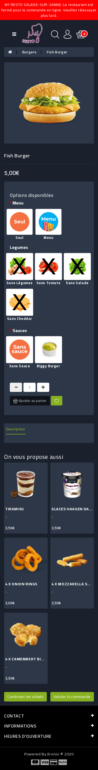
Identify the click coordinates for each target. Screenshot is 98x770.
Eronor (53, 754)
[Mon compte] (67, 33)
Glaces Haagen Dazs (72, 508)
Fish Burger (57, 52)
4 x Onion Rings (21, 583)
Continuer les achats (25, 696)
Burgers (29, 52)
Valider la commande (72, 696)
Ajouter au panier (32, 400)
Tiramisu (14, 508)
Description (15, 429)
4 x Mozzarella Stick (73, 583)
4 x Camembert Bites (26, 658)
